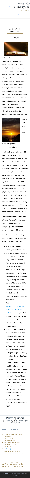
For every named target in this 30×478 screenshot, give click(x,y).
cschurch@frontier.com (11, 449)
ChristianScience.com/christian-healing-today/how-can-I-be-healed (17, 309)
